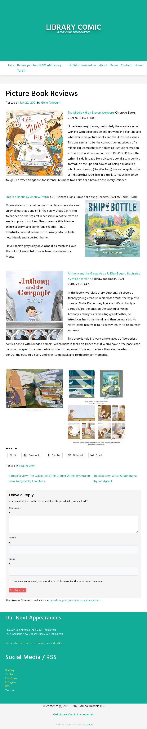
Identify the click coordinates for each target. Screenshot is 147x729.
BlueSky (9, 670)
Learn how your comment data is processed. (75, 600)
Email (12, 559)
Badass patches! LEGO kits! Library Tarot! (39, 68)
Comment (15, 508)
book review (27, 466)
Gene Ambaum (50, 102)
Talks (11, 65)
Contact (126, 65)
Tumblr (9, 674)
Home (138, 65)
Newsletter (89, 65)
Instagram (10, 682)
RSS (7, 686)
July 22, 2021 (28, 102)
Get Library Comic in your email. (73, 714)
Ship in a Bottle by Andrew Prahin (27, 197)
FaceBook (11, 678)
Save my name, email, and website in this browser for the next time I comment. (58, 582)
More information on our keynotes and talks (33, 643)
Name (12, 538)
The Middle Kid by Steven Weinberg (91, 112)
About (103, 65)
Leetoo (89, 725)
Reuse (114, 65)
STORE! (73, 65)
